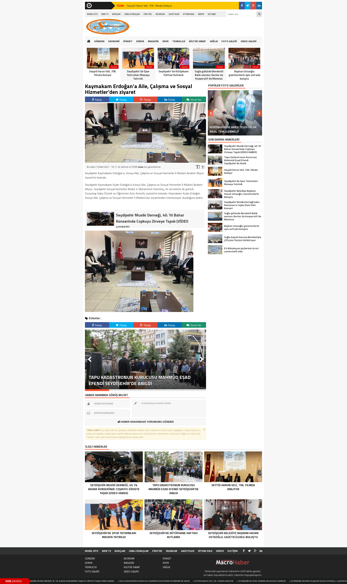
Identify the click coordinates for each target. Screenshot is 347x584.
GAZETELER (174, 14)
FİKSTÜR (148, 14)
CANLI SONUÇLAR (132, 14)
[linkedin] (259, 5)
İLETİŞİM (212, 14)
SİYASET (127, 41)
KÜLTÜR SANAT (197, 41)
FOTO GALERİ (229, 41)
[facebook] (242, 5)
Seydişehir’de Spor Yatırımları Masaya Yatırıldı (226, 581)
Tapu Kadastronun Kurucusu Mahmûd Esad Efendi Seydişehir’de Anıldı (119, 581)
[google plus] (253, 5)
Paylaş (98, 99)
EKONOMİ (113, 41)
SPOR (165, 41)
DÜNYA (140, 41)
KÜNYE (201, 14)
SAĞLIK (214, 41)
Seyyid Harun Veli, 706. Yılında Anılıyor (149, 5)
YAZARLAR (160, 14)
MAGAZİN (153, 41)
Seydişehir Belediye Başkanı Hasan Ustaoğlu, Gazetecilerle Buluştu (289, 581)
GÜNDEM (99, 41)
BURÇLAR (116, 14)
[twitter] (247, 5)
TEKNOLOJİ (178, 41)
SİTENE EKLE (188, 14)
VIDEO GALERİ (248, 41)
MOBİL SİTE (92, 14)
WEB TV (105, 14)
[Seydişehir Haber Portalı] (107, 26)
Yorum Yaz (195, 99)
